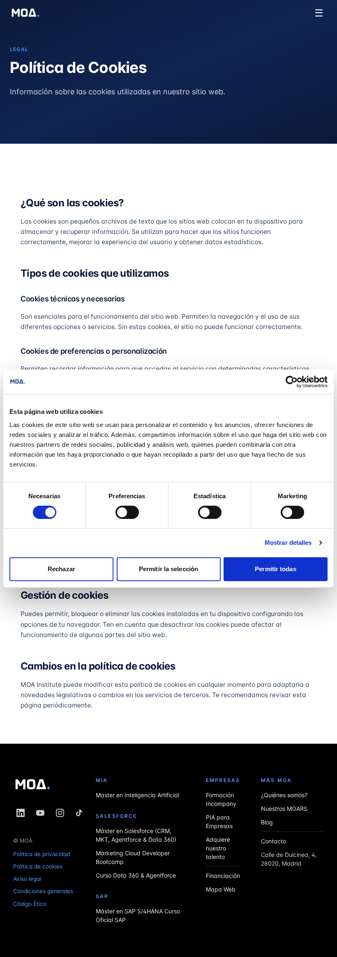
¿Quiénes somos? (284, 794)
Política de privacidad (41, 853)
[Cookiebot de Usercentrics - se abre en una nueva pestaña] (292, 382)
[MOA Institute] (25, 13)
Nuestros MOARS (284, 808)
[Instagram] (60, 812)
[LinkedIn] (20, 812)
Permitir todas (275, 568)
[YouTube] (40, 812)
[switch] (127, 512)
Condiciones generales (43, 891)
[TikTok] (79, 812)
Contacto (273, 841)
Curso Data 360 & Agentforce (136, 875)
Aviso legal (27, 878)
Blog (267, 822)
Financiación (223, 875)
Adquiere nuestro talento (218, 848)
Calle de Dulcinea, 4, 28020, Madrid (289, 859)
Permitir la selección (168, 568)
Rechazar (61, 568)
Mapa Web (220, 889)
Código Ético (29, 903)
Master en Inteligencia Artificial (137, 794)
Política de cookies (37, 866)
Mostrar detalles (288, 542)
